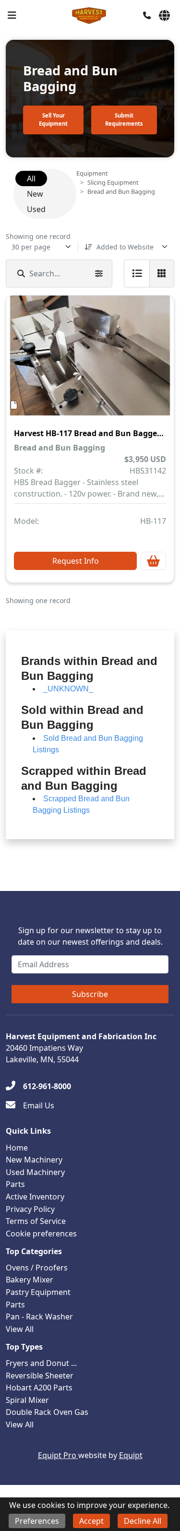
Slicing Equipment (113, 182)
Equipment (92, 173)
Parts (15, 1184)
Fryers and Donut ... (41, 1363)
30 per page (31, 246)
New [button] (35, 194)
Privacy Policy (30, 1209)
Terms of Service (36, 1221)
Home (17, 1147)
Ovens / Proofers (37, 1267)
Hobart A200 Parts (39, 1387)
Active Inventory (35, 1196)
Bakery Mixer (29, 1279)
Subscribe (90, 994)
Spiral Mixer (27, 1400)
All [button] (31, 178)
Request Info (75, 561)
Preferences (37, 1521)
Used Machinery (35, 1172)
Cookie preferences (41, 1233)
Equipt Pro (58, 1455)
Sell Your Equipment (53, 119)
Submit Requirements (124, 119)
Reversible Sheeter (39, 1375)
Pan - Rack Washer (39, 1316)
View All (20, 1329)
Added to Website (125, 246)
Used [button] (36, 209)
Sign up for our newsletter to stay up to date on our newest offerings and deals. (90, 936)
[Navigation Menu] (12, 15)
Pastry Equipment (38, 1292)
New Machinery (34, 1159)
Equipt (131, 1455)
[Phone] (147, 15)
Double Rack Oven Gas (47, 1412)
